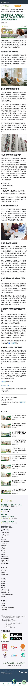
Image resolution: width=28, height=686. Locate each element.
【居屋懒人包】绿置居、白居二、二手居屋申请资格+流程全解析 (19, 490)
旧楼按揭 (3, 550)
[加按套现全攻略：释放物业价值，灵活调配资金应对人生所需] (6, 425)
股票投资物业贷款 (5, 563)
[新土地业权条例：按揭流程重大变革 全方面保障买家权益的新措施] (6, 458)
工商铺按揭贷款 (4, 556)
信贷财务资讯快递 (5, 9)
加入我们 (3, 587)
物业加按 (3, 548)
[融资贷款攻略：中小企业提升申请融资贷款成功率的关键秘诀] (6, 483)
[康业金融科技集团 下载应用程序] (16, 634)
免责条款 (3, 605)
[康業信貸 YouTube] (22, 672)
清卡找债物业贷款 (5, 558)
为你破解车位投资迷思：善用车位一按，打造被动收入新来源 (19, 433)
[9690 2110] (25, 6)
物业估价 (3, 572)
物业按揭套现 (4, 545)
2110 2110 (5, 506)
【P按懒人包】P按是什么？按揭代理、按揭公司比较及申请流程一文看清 (19, 473)
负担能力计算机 (4, 574)
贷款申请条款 (4, 610)
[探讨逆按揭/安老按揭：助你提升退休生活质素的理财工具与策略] (6, 466)
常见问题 (3, 585)
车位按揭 (3, 552)
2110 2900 (6, 518)
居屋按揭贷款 (4, 543)
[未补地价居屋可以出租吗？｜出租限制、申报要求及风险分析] (6, 417)
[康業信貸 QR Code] (5, 637)
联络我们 (3, 596)
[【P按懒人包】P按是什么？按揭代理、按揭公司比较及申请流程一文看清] (6, 474)
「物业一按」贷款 (5, 532)
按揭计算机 (3, 570)
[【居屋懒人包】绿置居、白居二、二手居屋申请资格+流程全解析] (6, 491)
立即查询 (3, 381)
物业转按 (3, 537)
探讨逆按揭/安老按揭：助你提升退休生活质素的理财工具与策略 (19, 465)
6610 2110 (14, 518)
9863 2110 (14, 523)
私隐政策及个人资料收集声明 (7, 607)
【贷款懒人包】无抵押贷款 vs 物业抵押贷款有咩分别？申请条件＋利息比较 (19, 441)
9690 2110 (14, 506)
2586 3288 (6, 523)
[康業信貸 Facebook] (19, 672)
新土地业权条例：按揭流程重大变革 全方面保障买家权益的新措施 (19, 457)
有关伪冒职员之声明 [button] (5, 2)
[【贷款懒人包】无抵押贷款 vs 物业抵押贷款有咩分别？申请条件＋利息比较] (6, 442)
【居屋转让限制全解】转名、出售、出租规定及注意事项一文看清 (19, 449)
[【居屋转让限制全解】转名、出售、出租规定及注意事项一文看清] (6, 450)
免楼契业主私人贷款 (5, 541)
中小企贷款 (3, 539)
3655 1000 (6, 511)
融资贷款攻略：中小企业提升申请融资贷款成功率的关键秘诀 (19, 482)
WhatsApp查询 (5, 385)
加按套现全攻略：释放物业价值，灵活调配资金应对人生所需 (19, 425)
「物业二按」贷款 (5, 535)
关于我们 (3, 581)
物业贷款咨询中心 (5, 590)
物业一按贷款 (11, 343)
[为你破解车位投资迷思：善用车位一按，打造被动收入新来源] (6, 434)
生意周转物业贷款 (5, 561)
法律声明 (3, 603)
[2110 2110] (22, 6)
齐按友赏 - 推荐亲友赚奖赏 (7, 594)
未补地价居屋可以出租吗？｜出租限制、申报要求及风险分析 (19, 416)
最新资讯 (3, 583)
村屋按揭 (3, 554)
